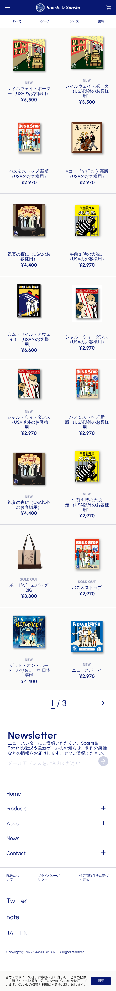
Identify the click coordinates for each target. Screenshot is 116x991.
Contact (16, 853)
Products (16, 808)
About (13, 823)
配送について (12, 877)
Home (13, 793)
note (12, 917)
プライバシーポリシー (49, 877)
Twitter (16, 901)
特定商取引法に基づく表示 (93, 877)
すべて (17, 21)
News (12, 838)
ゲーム (45, 21)
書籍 (101, 21)
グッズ (74, 21)
